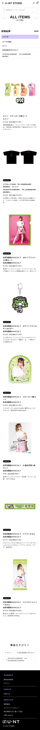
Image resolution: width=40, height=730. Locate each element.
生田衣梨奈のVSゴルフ (10, 50)
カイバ (4, 46)
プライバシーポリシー (11, 708)
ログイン (7, 683)
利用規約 (7, 704)
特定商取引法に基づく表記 (13, 711)
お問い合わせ (8, 715)
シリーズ (5, 37)
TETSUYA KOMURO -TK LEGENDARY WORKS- (17, 659)
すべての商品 (7, 42)
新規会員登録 (8, 679)
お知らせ (7, 693)
